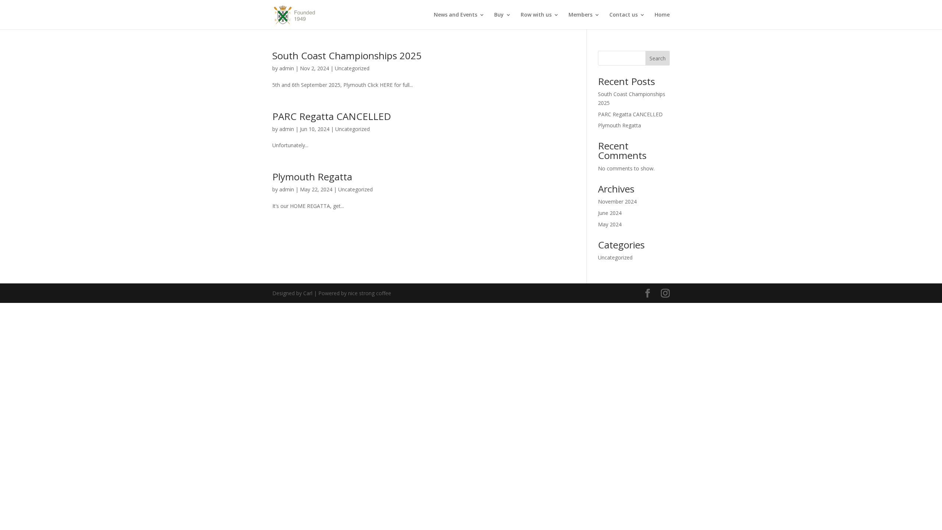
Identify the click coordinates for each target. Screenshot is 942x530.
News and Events (455, 15)
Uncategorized (352, 68)
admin (286, 68)
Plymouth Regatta (312, 176)
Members (580, 15)
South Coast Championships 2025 (347, 55)
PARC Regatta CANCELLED (331, 116)
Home (662, 15)
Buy (499, 15)
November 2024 (617, 201)
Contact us (623, 15)
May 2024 (609, 224)
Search (657, 58)
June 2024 (609, 212)
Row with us (536, 15)
